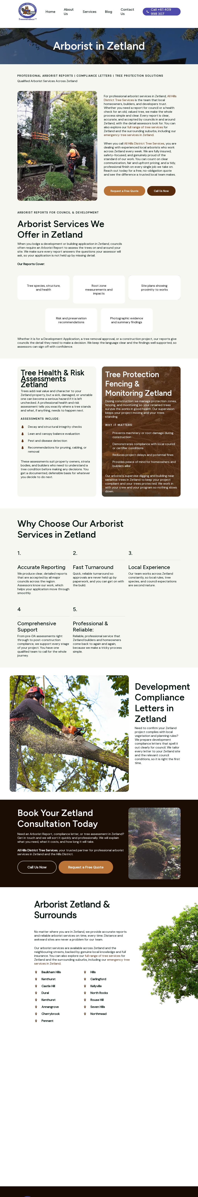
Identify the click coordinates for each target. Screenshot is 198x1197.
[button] (124, 191)
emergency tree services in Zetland (129, 135)
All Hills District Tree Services (144, 143)
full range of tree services (145, 127)
